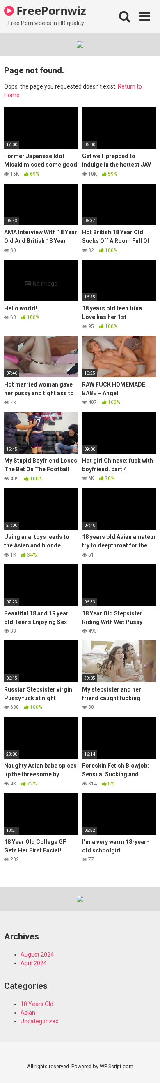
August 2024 (37, 954)
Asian (28, 1012)
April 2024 (34, 963)
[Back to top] (145, 1066)
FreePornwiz (50, 10)
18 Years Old (37, 1004)
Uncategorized (40, 1021)
